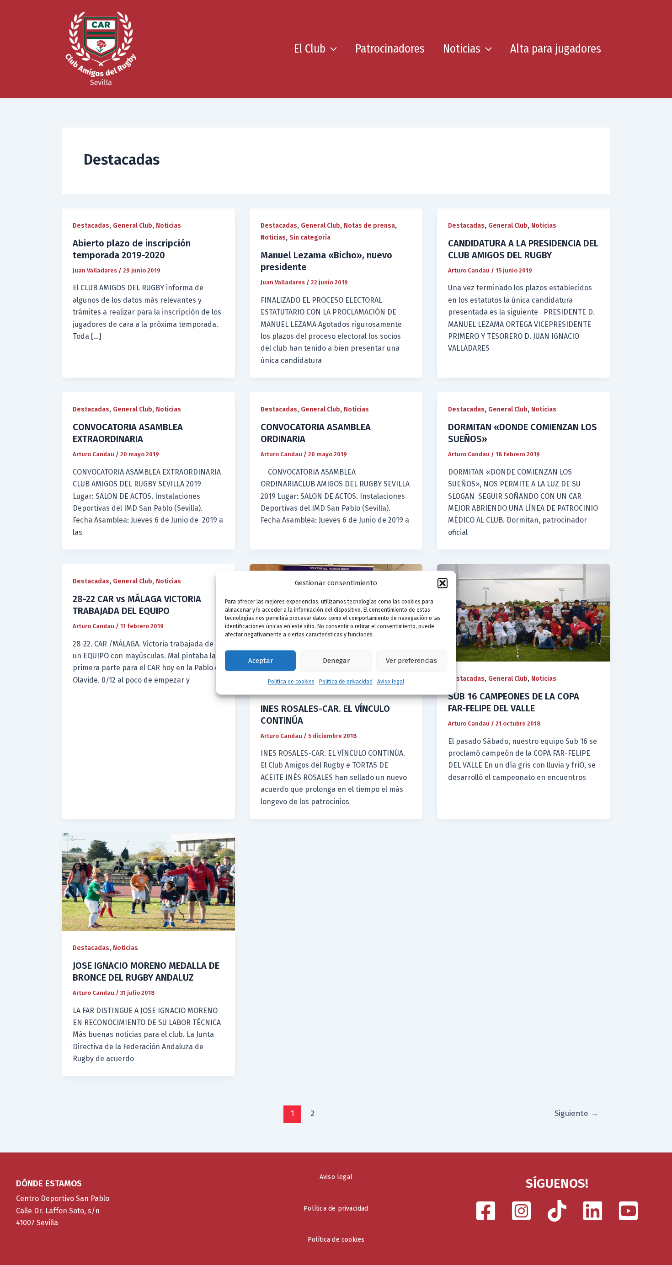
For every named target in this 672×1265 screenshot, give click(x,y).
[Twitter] (592, 1210)
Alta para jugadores (555, 49)
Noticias (461, 49)
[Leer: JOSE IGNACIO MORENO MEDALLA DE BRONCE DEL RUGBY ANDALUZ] (148, 881)
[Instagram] (521, 1210)
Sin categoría (310, 237)
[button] (442, 582)
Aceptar (260, 661)
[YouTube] (628, 1210)
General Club (132, 226)
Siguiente (576, 1113)
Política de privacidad (346, 682)
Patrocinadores (390, 49)
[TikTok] (557, 1210)
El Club (309, 49)
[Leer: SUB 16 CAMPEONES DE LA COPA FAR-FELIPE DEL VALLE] (523, 612)
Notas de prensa (369, 226)
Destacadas (91, 226)
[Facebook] (485, 1210)
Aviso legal (390, 682)
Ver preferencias (411, 661)
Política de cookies (291, 682)
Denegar (336, 661)
